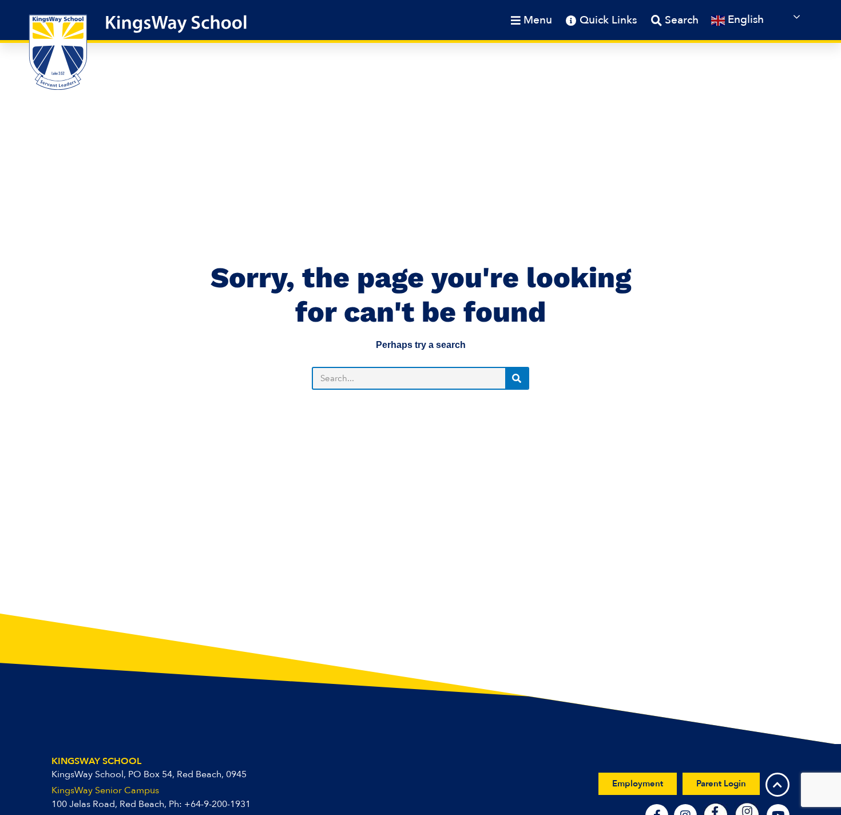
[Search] (516, 378)
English (744, 19)
